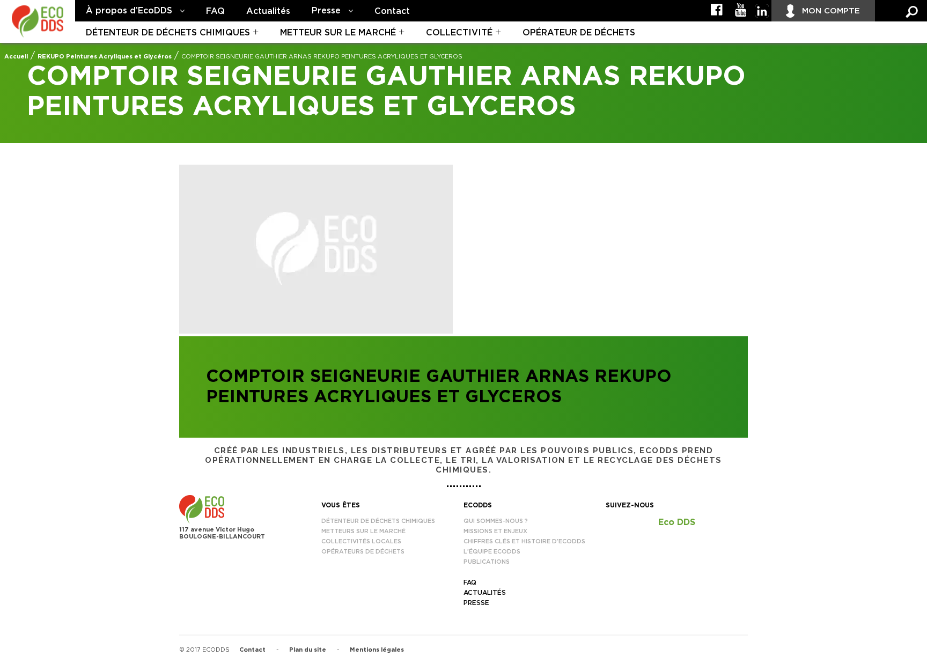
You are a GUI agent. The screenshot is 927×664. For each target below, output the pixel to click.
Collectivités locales (361, 541)
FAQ (215, 11)
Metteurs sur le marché (363, 531)
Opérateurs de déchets (362, 552)
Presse (326, 10)
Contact (392, 11)
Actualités (268, 11)
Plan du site (307, 650)
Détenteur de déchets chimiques (168, 32)
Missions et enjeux (495, 531)
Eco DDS (676, 522)
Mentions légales (377, 650)
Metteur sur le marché (338, 32)
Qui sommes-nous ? (496, 521)
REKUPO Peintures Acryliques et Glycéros (105, 57)
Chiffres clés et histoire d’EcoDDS (524, 541)
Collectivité (459, 32)
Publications (487, 562)
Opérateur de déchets (579, 32)
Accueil (16, 57)
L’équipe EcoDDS (492, 552)
